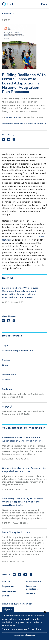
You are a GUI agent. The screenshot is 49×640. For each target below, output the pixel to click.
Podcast (30, 593)
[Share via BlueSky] (3, 139)
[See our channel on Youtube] (25, 574)
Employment (9, 586)
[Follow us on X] (31, 574)
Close (45, 611)
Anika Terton (12, 117)
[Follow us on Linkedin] (19, 574)
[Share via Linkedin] (8, 139)
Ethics (5, 595)
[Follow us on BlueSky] (14, 574)
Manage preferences (24, 635)
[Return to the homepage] (8, 4)
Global (5, 365)
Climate (6, 379)
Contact (7, 581)
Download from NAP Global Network (22, 123)
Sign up (8, 609)
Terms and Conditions (32, 587)
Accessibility (9, 591)
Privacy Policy (33, 581)
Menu (44, 4)
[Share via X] (14, 139)
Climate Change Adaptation (17, 350)
